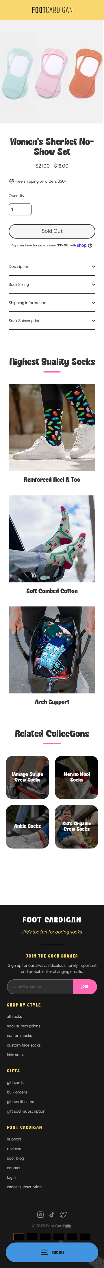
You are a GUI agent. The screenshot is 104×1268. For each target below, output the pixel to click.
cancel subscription (24, 1186)
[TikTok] (52, 1214)
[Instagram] (40, 1214)
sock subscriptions (23, 1026)
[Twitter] (63, 1214)
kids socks (16, 1054)
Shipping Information (27, 302)
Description (19, 266)
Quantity (16, 195)
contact (14, 1167)
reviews (14, 1148)
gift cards (15, 1082)
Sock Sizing (19, 284)
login (11, 1177)
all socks (14, 1016)
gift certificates (20, 1101)
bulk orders (17, 1092)
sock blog (15, 1158)
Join (84, 986)
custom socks (19, 1035)
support (14, 1139)
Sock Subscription (24, 320)
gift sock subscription (26, 1111)
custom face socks (24, 1045)
